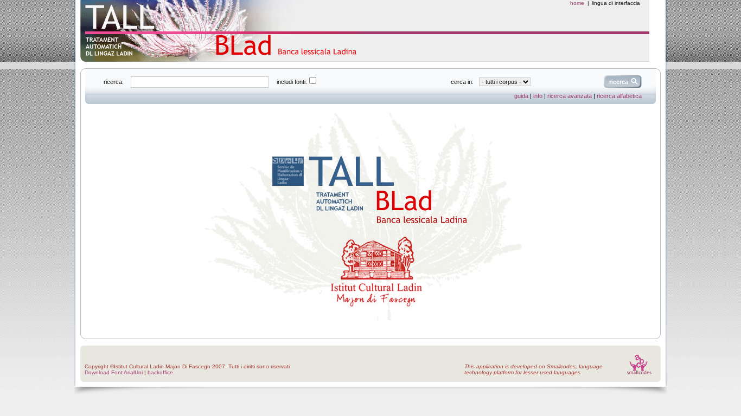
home (577, 3)
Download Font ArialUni (114, 372)
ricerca (618, 82)
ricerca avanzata (569, 96)
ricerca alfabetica (619, 96)
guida (521, 96)
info (537, 96)
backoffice (160, 372)
